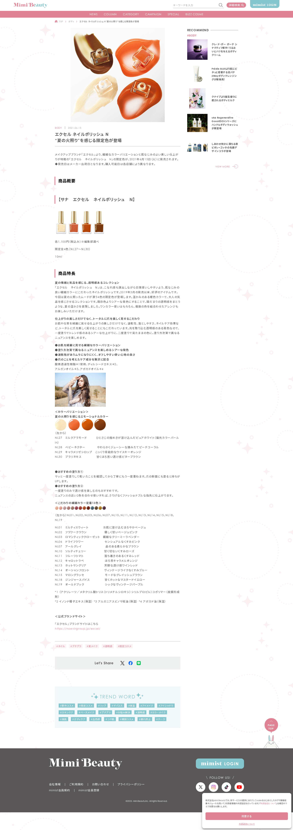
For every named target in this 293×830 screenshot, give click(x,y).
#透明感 (107, 646)
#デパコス (117, 705)
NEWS (93, 14)
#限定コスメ (124, 646)
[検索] (221, 5)
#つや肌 (109, 719)
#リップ (102, 705)
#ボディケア (78, 719)
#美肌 (63, 719)
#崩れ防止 (145, 719)
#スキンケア (66, 712)
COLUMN (110, 14)
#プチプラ (75, 646)
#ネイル (60, 646)
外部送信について (268, 803)
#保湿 (131, 705)
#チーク (160, 719)
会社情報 (55, 784)
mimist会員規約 (59, 790)
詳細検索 (234, 5)
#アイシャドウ (166, 705)
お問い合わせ (100, 784)
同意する (247, 816)
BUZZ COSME (194, 14)
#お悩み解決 (123, 712)
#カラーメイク (158, 712)
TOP (61, 21)
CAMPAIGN (153, 14)
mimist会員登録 (89, 790)
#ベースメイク (86, 712)
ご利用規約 (76, 784)
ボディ (71, 21)
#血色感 (95, 719)
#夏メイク (92, 646)
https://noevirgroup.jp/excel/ (77, 628)
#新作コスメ (67, 705)
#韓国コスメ (126, 719)
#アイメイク (146, 705)
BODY (58, 127)
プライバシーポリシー (131, 784)
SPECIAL (173, 14)
